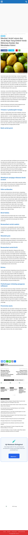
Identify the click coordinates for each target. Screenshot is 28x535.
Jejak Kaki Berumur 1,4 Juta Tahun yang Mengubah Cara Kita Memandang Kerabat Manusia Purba (13, 412)
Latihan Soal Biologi (21, 531)
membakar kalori (20, 365)
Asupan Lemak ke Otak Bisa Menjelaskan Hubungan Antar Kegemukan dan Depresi (22, 390)
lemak (15, 365)
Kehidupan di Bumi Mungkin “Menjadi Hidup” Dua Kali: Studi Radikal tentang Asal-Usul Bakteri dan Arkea (13, 401)
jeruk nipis (11, 365)
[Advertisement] (14, 18)
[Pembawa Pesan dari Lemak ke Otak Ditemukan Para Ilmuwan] (5, 385)
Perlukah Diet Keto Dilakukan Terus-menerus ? (13, 389)
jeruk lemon (6, 365)
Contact (4, 531)
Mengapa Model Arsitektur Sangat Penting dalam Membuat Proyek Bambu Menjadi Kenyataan (7, 373)
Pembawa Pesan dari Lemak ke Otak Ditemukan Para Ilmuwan (5, 390)
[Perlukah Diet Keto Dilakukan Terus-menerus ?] (14, 385)
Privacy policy (14, 531)
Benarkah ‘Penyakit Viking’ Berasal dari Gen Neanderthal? (13, 418)
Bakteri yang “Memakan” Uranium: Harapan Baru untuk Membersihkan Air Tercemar (12, 427)
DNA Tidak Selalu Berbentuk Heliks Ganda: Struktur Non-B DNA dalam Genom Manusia (14, 405)
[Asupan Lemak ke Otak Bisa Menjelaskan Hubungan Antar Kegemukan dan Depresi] (23, 385)
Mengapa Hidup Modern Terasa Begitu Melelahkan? (11, 420)
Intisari (6, 364)
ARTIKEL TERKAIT (9, 380)
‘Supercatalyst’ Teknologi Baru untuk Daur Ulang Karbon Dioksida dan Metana (21, 372)
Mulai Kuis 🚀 (14, 456)
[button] (26, 1)
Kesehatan (2, 387)
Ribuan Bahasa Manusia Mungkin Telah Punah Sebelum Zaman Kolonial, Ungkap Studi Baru (13, 415)
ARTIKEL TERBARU (19, 380)
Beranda (2, 33)
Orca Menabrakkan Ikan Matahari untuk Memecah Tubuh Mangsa (12, 423)
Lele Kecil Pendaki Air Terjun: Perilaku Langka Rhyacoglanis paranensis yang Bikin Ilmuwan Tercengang (13, 430)
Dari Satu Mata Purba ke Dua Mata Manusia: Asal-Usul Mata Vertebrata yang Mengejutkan (12, 408)
